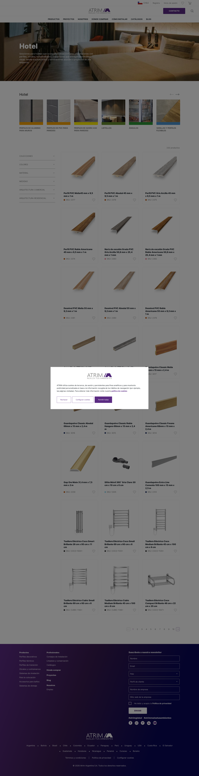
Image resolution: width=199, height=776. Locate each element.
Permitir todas (103, 400)
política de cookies (119, 391)
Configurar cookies (83, 400)
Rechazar (63, 400)
